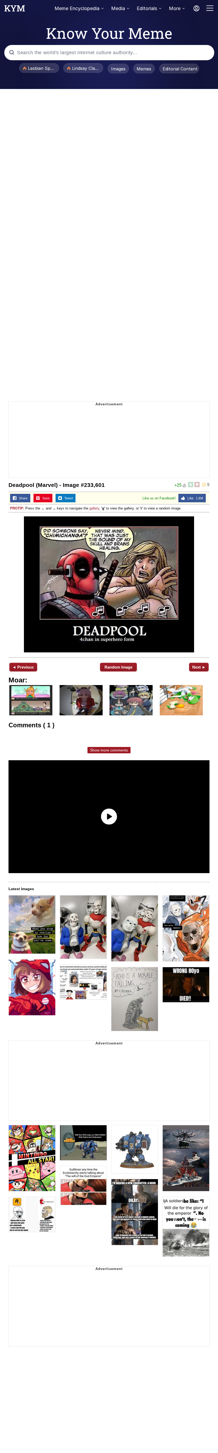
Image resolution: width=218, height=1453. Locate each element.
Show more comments (109, 750)
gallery (94, 508)
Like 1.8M (194, 498)
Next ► (199, 667)
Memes (144, 68)
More (174, 8)
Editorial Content (180, 68)
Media (118, 8)
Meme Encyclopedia (77, 8)
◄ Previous (23, 667)
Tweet (67, 498)
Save (45, 498)
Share (22, 498)
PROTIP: (17, 508)
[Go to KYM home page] (14, 9)
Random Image (118, 667)
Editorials (146, 8)
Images (118, 68)
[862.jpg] (109, 584)
